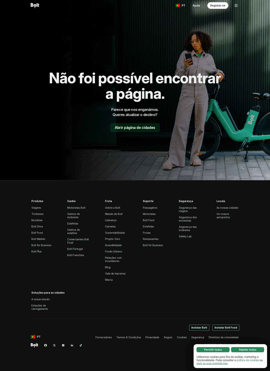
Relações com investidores (113, 259)
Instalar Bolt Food (226, 327)
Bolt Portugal (75, 248)
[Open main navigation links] (236, 5)
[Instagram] (63, 345)
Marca (109, 279)
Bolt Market (38, 238)
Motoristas (149, 213)
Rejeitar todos (247, 349)
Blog (108, 267)
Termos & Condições (128, 337)
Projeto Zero (112, 238)
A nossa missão (40, 299)
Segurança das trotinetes (188, 228)
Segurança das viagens (188, 209)
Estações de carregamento (39, 307)
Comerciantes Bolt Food (78, 241)
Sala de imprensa (115, 273)
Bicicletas (37, 220)
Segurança (197, 337)
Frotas (147, 232)
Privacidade (152, 337)
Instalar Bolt (199, 327)
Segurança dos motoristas (188, 219)
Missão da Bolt (114, 213)
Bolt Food (37, 232)
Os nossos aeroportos (223, 215)
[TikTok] (81, 345)
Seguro (168, 337)
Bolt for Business (41, 245)
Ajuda (196, 5)
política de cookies (248, 360)
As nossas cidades (227, 207)
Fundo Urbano (113, 251)
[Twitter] (54, 345)
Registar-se (217, 5)
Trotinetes (37, 213)
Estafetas (72, 223)
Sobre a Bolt (112, 207)
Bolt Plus (36, 251)
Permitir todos (213, 349)
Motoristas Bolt (76, 207)
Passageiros (150, 207)
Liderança (110, 220)
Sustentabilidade (115, 232)
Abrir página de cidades (135, 127)
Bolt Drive (37, 226)
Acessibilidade (113, 245)
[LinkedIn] (72, 345)
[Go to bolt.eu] (35, 5)
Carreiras (110, 226)
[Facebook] (45, 345)
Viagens (36, 207)
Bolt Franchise (75, 255)
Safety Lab (185, 236)
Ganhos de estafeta (73, 231)
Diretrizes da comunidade (224, 337)
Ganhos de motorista (73, 215)
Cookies (182, 337)
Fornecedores (104, 337)
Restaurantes (151, 238)
